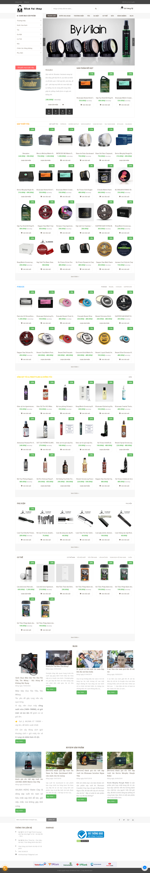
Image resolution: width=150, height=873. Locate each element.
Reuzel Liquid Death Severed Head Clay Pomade (112, 352)
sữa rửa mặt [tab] (81, 557)
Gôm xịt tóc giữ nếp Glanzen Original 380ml (72, 443)
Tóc (18, 30)
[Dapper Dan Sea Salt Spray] (104, 465)
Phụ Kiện (20, 53)
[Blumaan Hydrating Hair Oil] (104, 393)
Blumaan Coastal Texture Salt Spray (128, 406)
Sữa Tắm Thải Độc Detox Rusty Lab (68, 587)
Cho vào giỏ (86, 105)
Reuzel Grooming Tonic (84, 479)
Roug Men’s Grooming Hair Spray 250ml (90, 406)
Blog (131, 16)
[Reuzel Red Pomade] (65, 339)
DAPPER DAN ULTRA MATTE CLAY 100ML (110, 226)
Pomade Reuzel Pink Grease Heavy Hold (70, 316)
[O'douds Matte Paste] (104, 176)
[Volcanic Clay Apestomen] (65, 212)
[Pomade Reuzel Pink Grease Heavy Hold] (65, 302)
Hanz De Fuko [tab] (97, 124)
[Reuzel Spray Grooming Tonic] (124, 429)
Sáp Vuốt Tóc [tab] (53, 124)
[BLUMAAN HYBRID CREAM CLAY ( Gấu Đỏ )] (124, 175)
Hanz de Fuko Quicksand (85, 153)
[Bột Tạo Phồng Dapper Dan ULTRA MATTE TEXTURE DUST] (26, 465)
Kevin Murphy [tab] (86, 124)
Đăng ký (26, 2)
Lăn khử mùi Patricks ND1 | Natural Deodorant (33, 587)
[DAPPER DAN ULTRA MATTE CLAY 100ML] (104, 212)
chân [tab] (130, 557)
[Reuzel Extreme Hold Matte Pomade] (104, 302)
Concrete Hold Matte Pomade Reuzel (89, 352)
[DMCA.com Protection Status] (83, 841)
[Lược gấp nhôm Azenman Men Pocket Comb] (104, 519)
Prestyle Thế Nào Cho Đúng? (57, 666)
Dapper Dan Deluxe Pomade (27, 352)
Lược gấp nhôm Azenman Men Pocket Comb (111, 533)
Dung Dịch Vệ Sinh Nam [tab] (118, 557)
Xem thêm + (75, 367)
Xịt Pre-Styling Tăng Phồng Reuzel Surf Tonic (53, 479)
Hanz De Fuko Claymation (104, 153)
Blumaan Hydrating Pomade (47, 316)
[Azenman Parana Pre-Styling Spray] (26, 429)
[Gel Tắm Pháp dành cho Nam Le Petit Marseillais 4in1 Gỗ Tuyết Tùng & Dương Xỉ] (104, 573)
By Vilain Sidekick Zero (124, 479)
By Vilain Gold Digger (85, 190)
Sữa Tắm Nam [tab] (92, 557)
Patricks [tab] (63, 124)
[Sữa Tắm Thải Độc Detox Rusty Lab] (65, 573)
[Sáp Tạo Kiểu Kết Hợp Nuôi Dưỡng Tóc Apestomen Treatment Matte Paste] (105, 84)
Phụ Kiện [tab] (129, 503)
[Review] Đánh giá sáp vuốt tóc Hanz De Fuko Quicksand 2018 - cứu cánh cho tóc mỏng (59, 773)
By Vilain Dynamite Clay (85, 262)
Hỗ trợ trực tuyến (129, 2)
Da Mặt (19, 34)
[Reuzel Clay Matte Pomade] (46, 339)
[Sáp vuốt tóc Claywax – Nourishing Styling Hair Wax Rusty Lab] (85, 212)
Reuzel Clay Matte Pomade (46, 352)
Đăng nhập (18, 2)
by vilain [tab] (120, 124)
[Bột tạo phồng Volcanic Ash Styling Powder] (65, 393)
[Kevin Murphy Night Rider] (26, 176)
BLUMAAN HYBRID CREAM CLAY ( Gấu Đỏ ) (130, 190)
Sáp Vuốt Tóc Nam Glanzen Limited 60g (51, 262)
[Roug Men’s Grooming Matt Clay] (26, 248)
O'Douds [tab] (119, 287)
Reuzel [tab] (111, 287)
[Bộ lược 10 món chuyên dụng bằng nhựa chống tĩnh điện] (46, 519)
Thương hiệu (21, 21)
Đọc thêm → (20, 741)
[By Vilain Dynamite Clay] (85, 248)
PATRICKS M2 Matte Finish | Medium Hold (71, 153)
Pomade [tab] (104, 287)
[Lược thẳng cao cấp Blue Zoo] (124, 519)
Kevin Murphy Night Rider (26, 190)
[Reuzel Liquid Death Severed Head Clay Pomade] (104, 339)
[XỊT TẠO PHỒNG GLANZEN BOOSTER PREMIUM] (46, 429)
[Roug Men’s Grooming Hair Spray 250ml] (85, 393)
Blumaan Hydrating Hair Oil (105, 406)
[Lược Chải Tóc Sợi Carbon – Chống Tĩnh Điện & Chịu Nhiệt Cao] (85, 519)
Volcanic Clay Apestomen (65, 226)
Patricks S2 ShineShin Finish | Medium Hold (33, 316)
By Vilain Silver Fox (65, 262)
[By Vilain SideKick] (104, 429)
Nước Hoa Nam (22, 25)
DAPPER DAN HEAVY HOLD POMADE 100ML (130, 316)
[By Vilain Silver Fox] (65, 248)
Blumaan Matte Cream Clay (125, 98)
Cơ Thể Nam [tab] (71, 557)
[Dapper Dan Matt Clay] (46, 212)
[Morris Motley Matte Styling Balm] (46, 140)
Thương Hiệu (79, 16)
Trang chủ (51, 16)
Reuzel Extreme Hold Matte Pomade (108, 316)
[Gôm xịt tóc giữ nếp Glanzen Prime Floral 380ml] (85, 429)
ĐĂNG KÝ (51, 820)
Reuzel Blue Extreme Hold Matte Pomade (130, 352)
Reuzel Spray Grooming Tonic (125, 443)
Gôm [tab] (130, 377)
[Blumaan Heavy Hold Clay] (85, 84)
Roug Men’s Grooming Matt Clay (28, 262)
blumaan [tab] (129, 124)
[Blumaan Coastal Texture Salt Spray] (124, 393)
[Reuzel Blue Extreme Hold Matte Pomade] (124, 339)
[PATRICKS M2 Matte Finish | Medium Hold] (65, 140)
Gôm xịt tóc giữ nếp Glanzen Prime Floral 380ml (93, 443)
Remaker (26, 153)
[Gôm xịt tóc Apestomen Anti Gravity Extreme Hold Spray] (26, 393)
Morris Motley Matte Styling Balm (49, 153)
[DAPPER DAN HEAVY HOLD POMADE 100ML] (124, 302)
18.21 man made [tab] (109, 124)
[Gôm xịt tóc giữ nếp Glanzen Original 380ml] (65, 429)
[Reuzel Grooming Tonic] (85, 465)
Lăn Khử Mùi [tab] (103, 557)
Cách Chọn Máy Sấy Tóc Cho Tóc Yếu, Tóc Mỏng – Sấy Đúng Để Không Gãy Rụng (29, 680)
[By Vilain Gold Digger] (85, 176)
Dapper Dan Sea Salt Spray (104, 479)
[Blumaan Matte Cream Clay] (124, 84)
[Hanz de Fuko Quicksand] (85, 140)
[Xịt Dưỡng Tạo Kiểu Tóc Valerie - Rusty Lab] (65, 465)
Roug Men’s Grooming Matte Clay (127, 226)
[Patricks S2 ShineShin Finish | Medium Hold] (26, 302)
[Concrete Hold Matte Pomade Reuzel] (85, 339)
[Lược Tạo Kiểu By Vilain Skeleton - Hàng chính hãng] (26, 519)
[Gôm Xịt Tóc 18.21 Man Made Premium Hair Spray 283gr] (46, 393)
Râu (18, 44)
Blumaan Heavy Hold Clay (86, 98)
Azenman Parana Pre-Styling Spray (30, 443)
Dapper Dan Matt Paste (104, 262)
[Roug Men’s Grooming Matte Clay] (124, 212)
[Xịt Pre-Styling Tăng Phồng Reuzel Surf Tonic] (46, 465)
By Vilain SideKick (104, 443)
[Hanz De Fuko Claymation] (104, 140)
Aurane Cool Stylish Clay (124, 262)
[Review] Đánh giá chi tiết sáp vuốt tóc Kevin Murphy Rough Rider (121, 773)
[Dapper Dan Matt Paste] (104, 248)
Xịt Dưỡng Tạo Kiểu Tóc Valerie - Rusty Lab (71, 479)
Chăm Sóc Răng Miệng (24, 48)
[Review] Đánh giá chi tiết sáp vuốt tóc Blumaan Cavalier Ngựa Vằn (90, 773)
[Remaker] (26, 140)
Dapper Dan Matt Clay (45, 226)
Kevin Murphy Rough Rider (124, 153)
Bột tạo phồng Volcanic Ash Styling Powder (71, 406)
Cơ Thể (19, 39)
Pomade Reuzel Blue (84, 316)
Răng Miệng (121, 16)
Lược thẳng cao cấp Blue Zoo (125, 533)
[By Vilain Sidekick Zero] (124, 465)
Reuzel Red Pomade (65, 352)
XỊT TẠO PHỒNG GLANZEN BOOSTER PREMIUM (54, 443)
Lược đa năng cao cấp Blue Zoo (66, 533)
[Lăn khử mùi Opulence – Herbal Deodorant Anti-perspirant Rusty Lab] (46, 573)
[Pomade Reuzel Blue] (85, 302)
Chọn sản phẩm (26, 160)
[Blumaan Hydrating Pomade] (46, 302)
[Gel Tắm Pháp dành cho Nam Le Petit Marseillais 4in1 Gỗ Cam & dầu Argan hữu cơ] (85, 573)
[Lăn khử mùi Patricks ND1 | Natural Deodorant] (26, 573)
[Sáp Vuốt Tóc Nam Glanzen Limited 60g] (46, 248)
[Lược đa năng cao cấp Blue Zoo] (65, 519)
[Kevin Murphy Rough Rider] (124, 139)
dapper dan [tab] (128, 287)
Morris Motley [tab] (73, 124)
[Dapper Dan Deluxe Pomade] (26, 339)
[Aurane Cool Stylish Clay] (124, 248)
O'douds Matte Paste (104, 190)
